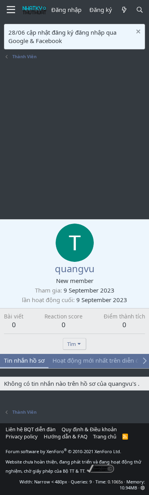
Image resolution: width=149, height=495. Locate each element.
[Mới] (124, 9)
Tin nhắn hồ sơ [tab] (24, 360)
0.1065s (115, 482)
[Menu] (11, 10)
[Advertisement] (74, 140)
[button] (143, 488)
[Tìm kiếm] (139, 9)
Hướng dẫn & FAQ (65, 436)
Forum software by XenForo (63, 451)
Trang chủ (104, 436)
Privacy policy (22, 436)
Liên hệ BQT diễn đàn (31, 429)
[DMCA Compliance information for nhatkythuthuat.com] (100, 471)
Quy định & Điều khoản (89, 429)
